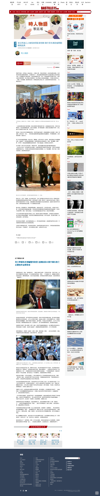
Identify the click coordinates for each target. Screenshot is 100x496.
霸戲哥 (37, 467)
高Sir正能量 (38, 461)
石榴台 (42, 3)
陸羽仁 (21, 466)
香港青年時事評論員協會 (56, 469)
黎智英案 (23, 12)
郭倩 (36, 463)
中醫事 (48, 12)
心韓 (58, 3)
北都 (13, 12)
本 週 (75, 19)
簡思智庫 (52, 476)
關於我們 (69, 469)
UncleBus (22, 477)
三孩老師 (52, 474)
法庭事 (36, 12)
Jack (51, 471)
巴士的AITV (19, 3)
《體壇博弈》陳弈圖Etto (56, 481)
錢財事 (41, 12)
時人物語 (52, 463)
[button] (59, 430)
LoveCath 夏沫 (53, 467)
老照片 (37, 479)
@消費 (65, 12)
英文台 (38, 3)
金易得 (51, 472)
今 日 (70, 19)
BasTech (87, 2)
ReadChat (22, 482)
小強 (21, 467)
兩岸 (61, 12)
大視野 (57, 12)
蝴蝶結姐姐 (38, 485)
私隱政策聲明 (70, 465)
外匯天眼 (52, 464)
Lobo (21, 471)
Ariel (21, 458)
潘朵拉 (37, 476)
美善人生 (71, 3)
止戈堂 (37, 464)
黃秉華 (37, 469)
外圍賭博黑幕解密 (39, 459)
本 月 (81, 19)
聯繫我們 (69, 467)
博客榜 (69, 12)
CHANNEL (49, 2)
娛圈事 (54, 3)
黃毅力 (51, 466)
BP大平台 (26, 3)
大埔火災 (18, 12)
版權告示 (69, 461)
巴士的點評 (22, 459)
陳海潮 (51, 482)
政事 (28, 12)
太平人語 (37, 471)
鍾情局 (21, 463)
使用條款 (69, 463)
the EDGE (32, 3)
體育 (66, 3)
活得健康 (22, 476)
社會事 (32, 12)
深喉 (36, 458)
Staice (37, 477)
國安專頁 (12, 3)
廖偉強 (37, 474)
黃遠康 (21, 472)
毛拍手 (51, 458)
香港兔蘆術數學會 (24, 474)
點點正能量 (22, 481)
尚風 (36, 472)
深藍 (21, 461)
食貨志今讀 (38, 484)
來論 (51, 484)
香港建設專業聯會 (54, 461)
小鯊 (36, 466)
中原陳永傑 (22, 479)
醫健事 (53, 12)
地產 (45, 12)
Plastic (63, 2)
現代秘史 (52, 459)
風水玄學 (22, 469)
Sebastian (22, 464)
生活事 (82, 3)
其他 (73, 12)
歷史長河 (77, 3)
